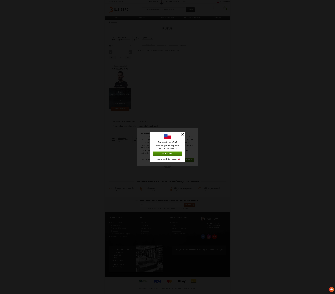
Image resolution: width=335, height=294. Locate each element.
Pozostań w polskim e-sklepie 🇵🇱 (168, 159)
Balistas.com (172, 148)
